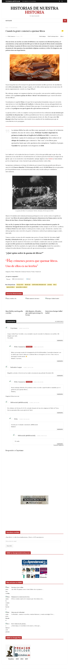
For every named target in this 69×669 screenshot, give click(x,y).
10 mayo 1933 (20, 284)
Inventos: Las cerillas (17, 587)
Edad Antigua (42, 36)
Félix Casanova (11, 36)
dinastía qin (27, 284)
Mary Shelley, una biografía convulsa (14, 312)
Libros (61, 36)
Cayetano (19, 450)
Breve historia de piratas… (18, 624)
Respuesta (60, 340)
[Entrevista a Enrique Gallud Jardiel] (54, 303)
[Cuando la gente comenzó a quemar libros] (34, 67)
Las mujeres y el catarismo (29, 1)
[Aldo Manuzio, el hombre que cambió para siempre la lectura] (34, 303)
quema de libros (10, 287)
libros (55, 284)
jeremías (50, 284)
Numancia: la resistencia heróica (20, 597)
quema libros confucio (21, 287)
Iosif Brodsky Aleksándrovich (39, 284)
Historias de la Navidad (17, 612)
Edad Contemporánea (53, 36)
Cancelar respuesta (58, 445)
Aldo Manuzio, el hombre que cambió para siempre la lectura (34, 313)
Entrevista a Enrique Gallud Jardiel (53, 312)
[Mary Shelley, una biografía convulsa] (15, 303)
